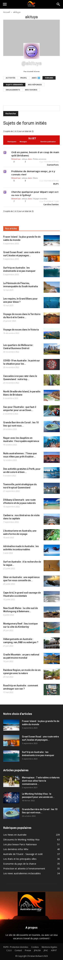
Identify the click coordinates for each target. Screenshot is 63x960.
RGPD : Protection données (15, 947)
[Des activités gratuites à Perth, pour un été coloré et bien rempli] (52, 472)
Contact (18, 950)
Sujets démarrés (14, 84)
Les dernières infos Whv (15, 849)
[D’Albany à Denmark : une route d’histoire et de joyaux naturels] (52, 503)
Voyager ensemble (40, 199)
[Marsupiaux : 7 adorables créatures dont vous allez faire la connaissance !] (11, 781)
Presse (28, 950)
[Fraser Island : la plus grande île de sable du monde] (52, 240)
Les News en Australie (14, 834)
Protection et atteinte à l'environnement (24, 868)
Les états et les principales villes (20, 858)
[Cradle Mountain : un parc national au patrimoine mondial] (52, 658)
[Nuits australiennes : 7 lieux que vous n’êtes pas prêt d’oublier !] (52, 457)
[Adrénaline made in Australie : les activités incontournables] (52, 550)
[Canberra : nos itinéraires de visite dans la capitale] (52, 519)
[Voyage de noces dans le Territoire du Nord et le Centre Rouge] (52, 318)
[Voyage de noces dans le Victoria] (52, 333)
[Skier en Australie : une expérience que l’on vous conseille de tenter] (52, 581)
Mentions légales (49, 947)
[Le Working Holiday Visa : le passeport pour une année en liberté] (11, 797)
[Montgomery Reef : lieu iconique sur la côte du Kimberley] (52, 627)
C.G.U (9, 950)
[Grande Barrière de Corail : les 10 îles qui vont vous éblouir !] (52, 426)
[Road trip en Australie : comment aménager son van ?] (52, 689)
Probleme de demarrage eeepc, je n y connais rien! (33, 173)
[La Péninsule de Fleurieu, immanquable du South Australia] (52, 287)
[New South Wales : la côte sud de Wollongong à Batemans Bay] (52, 612)
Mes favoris (31, 89)
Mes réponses (35, 84)
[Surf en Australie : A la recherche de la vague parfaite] (52, 565)
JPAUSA (37, 950)
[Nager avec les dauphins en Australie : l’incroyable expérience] (52, 441)
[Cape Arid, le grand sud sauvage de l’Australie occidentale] (52, 596)
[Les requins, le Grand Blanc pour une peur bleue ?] (52, 302)
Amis (35, 78)
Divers (35, 178)
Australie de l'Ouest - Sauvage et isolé (23, 854)
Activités (10, 78)
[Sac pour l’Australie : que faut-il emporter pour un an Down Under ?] (52, 410)
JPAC (46, 950)
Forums (49, 78)
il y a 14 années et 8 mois (49, 162)
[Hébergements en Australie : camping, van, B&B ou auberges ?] (52, 643)
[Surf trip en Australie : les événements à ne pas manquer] (52, 271)
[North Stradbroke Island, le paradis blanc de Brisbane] (52, 395)
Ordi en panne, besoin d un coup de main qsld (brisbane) (35, 154)
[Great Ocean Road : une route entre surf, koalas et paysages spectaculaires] (52, 256)
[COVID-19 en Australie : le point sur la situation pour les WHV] (52, 364)
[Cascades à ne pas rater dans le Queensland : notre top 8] (52, 380)
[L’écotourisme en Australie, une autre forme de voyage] (52, 534)
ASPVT (54, 950)
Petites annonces (39, 159)
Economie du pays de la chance (19, 863)
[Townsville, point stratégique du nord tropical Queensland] (52, 488)
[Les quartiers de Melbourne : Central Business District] (52, 349)
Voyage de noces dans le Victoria (21, 329)
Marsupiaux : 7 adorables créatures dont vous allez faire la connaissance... (41, 780)
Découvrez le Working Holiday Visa (21, 839)
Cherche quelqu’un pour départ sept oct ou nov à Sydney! (34, 193)
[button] (58, 4)
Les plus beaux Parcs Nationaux (20, 844)
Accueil (6, 12)
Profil (23, 78)
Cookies (35, 947)
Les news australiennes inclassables (22, 873)
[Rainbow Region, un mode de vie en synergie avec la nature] (52, 674)
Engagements (13, 89)
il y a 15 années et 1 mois (49, 201)
